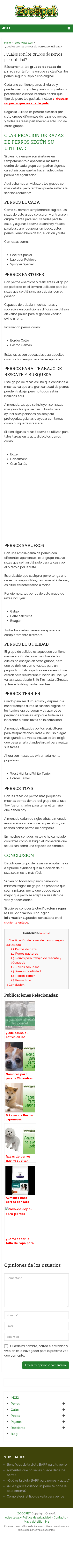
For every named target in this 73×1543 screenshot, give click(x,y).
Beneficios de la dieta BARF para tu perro (37, 1464)
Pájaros (16, 1422)
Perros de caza (24, 949)
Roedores (18, 1428)
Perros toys (21, 980)
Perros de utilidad (26, 971)
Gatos (15, 1410)
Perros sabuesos (25, 967)
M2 (47, 1521)
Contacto (60, 1517)
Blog (14, 1434)
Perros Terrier (23, 976)
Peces (15, 1416)
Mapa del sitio (33, 1521)
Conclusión (15, 984)
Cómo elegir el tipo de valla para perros (35, 1496)
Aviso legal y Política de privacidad (28, 1517)
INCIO (15, 1398)
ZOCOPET (24, 1513)
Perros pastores (24, 953)
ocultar (44, 933)
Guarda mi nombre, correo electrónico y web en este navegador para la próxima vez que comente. (36, 1350)
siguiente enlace (16, 922)
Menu (6, 28)
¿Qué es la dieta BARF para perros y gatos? (38, 1480)
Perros (15, 1404)
